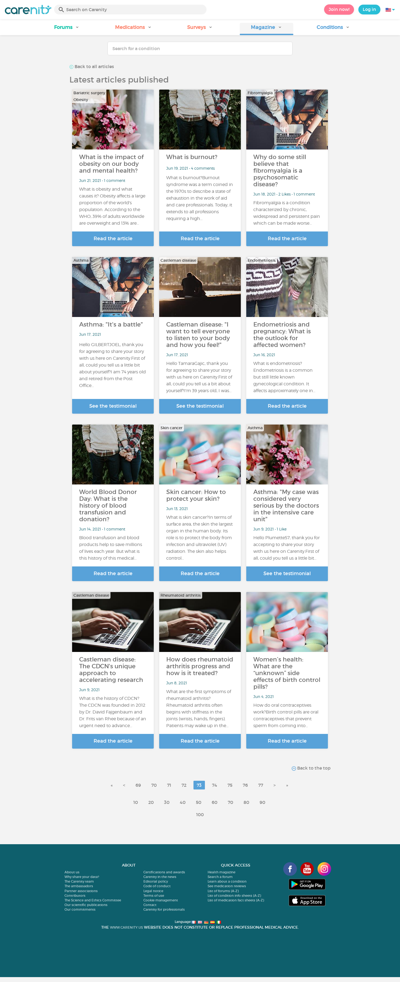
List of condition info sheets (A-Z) (234, 895)
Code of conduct (157, 886)
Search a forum (220, 877)
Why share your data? (81, 877)
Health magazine (221, 872)
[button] (67, 29)
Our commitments (80, 909)
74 (214, 785)
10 (135, 802)
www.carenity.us (126, 927)
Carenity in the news (159, 877)
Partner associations (81, 891)
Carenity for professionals (164, 909)
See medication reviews (227, 886)
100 (200, 814)
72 (183, 785)
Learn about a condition (227, 881)
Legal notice (153, 891)
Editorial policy (155, 881)
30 (167, 802)
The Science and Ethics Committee (92, 900)
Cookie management (160, 900)
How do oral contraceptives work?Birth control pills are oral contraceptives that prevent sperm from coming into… (285, 715)
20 (151, 802)
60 (214, 802)
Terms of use (153, 895)
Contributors (74, 895)
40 (183, 802)
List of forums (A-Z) (223, 891)
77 (260, 785)
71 (169, 785)
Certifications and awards (164, 872)
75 (229, 785)
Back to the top (313, 768)
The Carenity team (79, 881)
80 (246, 802)
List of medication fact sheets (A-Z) (236, 900)
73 (199, 785)
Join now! (339, 9)
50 (198, 802)
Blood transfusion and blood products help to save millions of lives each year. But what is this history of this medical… (110, 548)
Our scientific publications (85, 905)
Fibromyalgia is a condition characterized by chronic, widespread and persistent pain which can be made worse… (286, 213)
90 (262, 802)
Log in (369, 9)
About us (71, 872)
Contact (149, 905)
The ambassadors (78, 886)
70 (154, 785)
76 (245, 785)
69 (138, 785)
